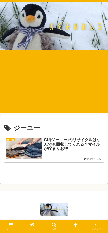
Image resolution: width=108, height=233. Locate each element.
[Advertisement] (54, 85)
